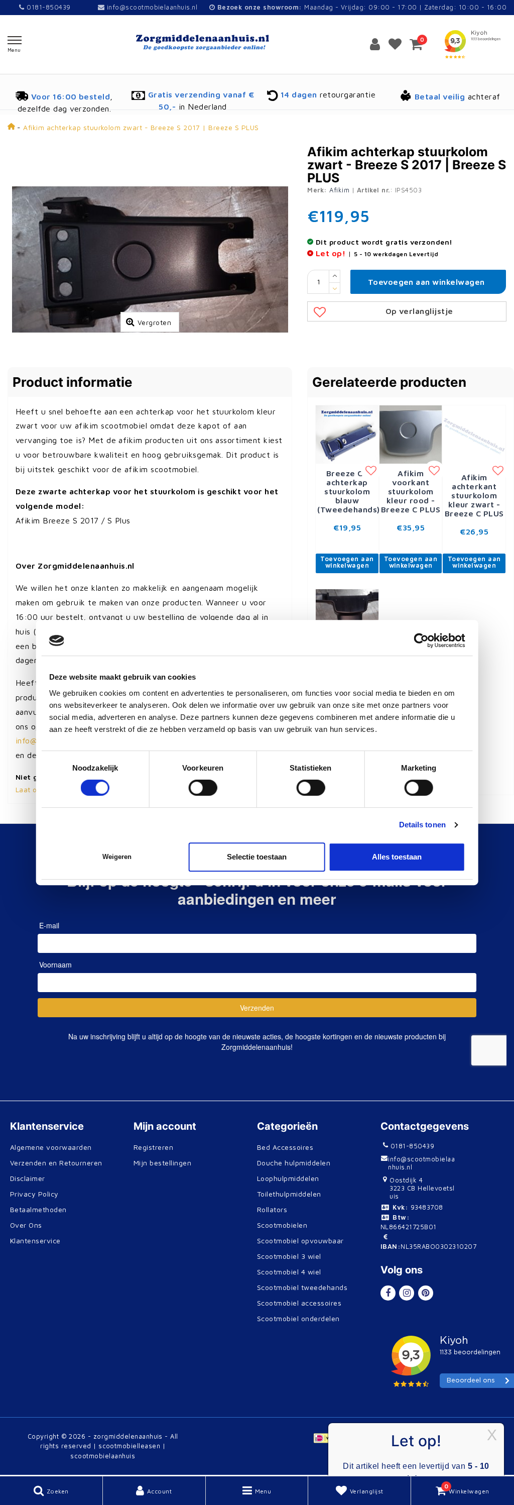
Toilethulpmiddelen (289, 1194)
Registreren (153, 1147)
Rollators (272, 1209)
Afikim (339, 190)
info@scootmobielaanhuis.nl (152, 7)
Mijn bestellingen (162, 1162)
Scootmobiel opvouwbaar (300, 1240)
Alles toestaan (397, 856)
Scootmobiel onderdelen (298, 1318)
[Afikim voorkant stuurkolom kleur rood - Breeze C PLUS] (410, 433)
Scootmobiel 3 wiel (289, 1256)
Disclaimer (27, 1178)
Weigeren (117, 857)
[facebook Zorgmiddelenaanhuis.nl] (388, 1293)
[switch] (203, 788)
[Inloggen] (375, 44)
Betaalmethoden (38, 1209)
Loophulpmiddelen (288, 1178)
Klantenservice (35, 1240)
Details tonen (422, 824)
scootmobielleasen (129, 1446)
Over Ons (26, 1225)
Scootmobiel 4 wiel (289, 1271)
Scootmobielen (282, 1225)
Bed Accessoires (285, 1147)
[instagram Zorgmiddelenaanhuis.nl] (406, 1293)
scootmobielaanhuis (102, 1456)
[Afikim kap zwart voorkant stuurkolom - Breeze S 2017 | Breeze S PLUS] (347, 617)
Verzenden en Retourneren (56, 1162)
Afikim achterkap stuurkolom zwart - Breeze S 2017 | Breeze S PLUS (141, 127)
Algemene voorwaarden (51, 1147)
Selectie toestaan (257, 856)
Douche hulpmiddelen (293, 1162)
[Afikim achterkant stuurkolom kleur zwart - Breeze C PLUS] (474, 435)
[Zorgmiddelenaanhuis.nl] (257, 42)
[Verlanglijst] (395, 44)
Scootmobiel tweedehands (302, 1287)
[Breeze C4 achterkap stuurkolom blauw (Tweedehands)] (347, 433)
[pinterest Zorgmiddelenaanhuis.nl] (425, 1293)
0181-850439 (47, 7)
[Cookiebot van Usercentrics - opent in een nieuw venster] (421, 640)
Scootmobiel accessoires (299, 1303)
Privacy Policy (34, 1194)
